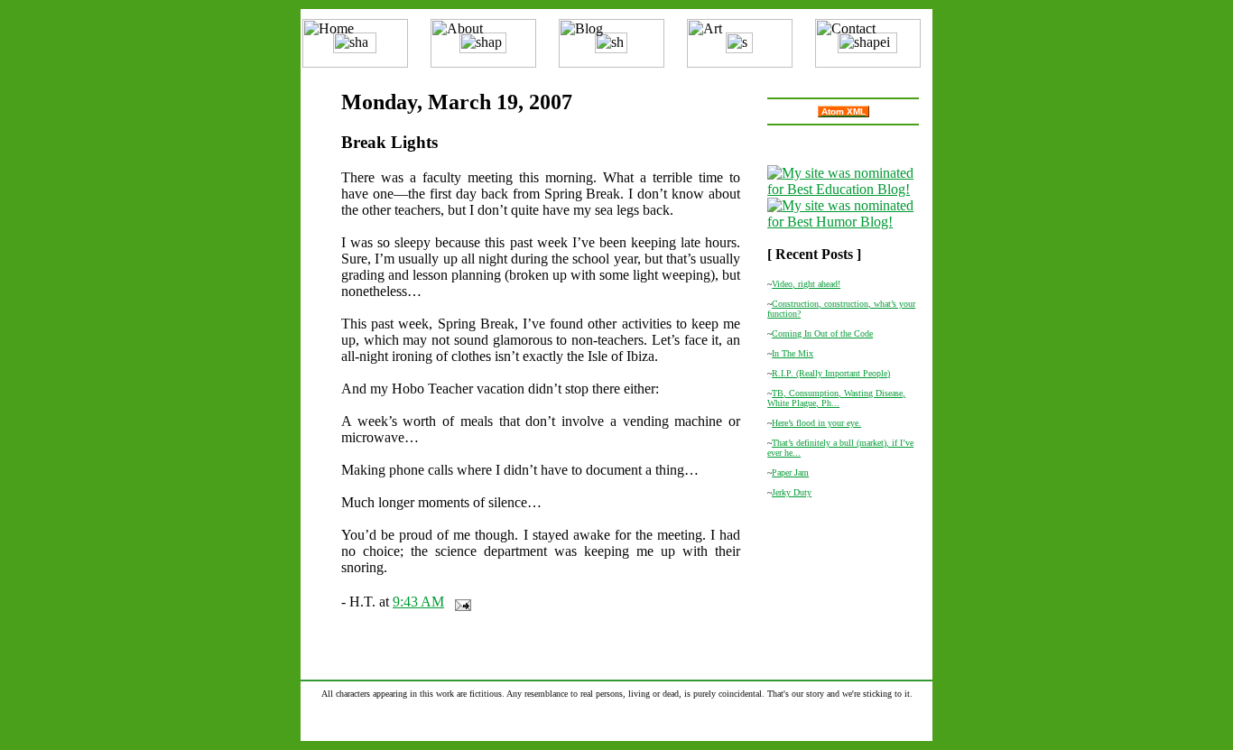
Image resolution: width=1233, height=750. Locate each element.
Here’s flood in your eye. (816, 423)
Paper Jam (790, 472)
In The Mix (792, 353)
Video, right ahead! (806, 284)
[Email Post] (459, 601)
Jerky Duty (791, 492)
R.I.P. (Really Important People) (831, 373)
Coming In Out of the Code (822, 333)
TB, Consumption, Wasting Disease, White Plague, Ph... (836, 398)
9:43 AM (418, 601)
